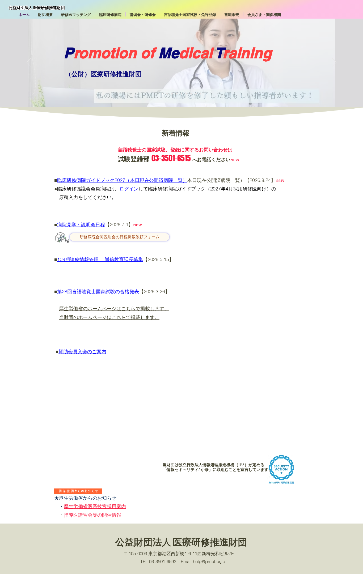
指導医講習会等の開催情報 (92, 515)
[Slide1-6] (186, 94)
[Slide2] (200, 94)
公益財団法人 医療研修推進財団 (37, 7)
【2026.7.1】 (119, 225)
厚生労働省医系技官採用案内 (95, 506)
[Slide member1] (191, 94)
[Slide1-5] (181, 94)
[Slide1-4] (177, 94)
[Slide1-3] (172, 94)
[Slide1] (162, 94)
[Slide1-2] (167, 94)
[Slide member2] (196, 94)
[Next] (334, 63)
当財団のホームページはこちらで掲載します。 (109, 317)
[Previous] (29, 63)
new (280, 180)
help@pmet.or (206, 561)
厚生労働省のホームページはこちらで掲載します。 (114, 308)
